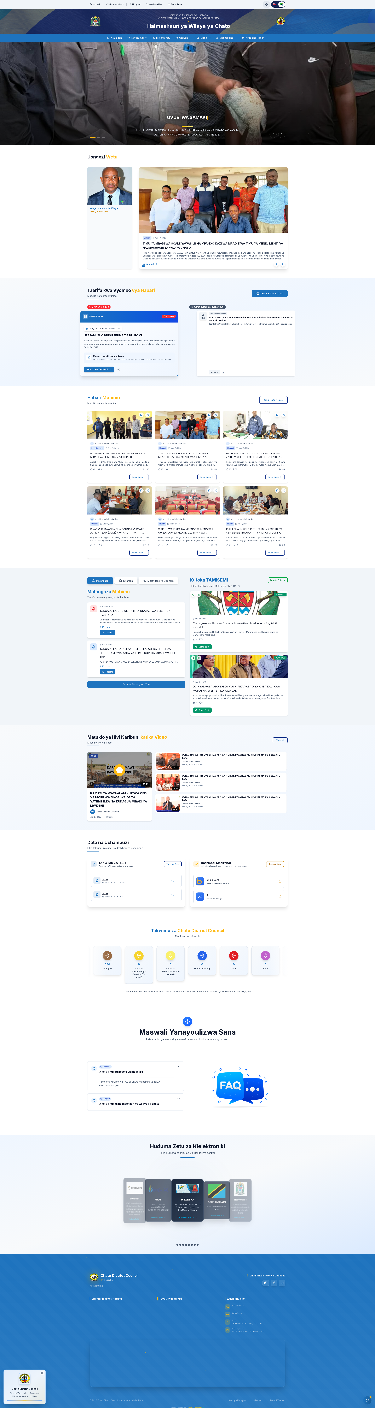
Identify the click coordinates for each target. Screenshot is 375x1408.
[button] (135, 1072)
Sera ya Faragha (237, 1396)
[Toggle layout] (42, 1372)
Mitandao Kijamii (116, 4)
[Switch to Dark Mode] (266, 4)
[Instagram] (265, 1279)
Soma (205, 368)
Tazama (109, 628)
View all (280, 736)
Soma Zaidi (145, 260)
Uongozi (136, 4)
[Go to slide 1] (93, 137)
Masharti (258, 1396)
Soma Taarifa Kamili (104, 365)
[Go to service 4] (186, 1241)
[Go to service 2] (180, 1241)
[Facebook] (274, 1279)
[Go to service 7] (195, 1241)
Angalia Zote (276, 576)
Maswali (96, 4)
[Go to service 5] (189, 1241)
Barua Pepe (176, 4)
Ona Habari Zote (273, 395)
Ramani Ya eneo (277, 1396)
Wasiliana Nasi (155, 4)
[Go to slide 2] (98, 137)
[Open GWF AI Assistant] (367, 1400)
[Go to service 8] (198, 1241)
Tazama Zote (172, 860)
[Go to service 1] (177, 1241)
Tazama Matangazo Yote (136, 680)
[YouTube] (282, 1279)
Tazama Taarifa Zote (271, 289)
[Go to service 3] (183, 1241)
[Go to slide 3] (103, 137)
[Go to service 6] (192, 1241)
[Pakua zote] (172, 876)
